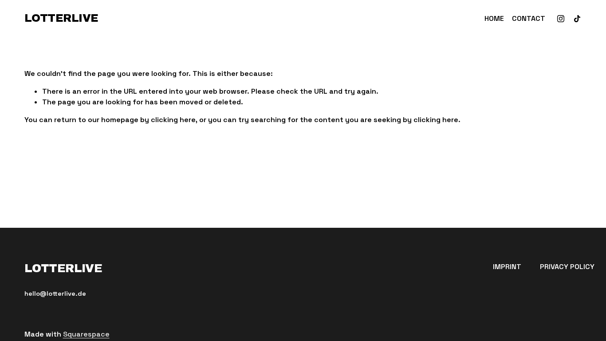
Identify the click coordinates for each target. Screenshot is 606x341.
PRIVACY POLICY (567, 266)
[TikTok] (577, 18)
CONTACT (528, 18)
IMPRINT (507, 266)
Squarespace (86, 334)
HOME (494, 18)
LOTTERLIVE (61, 18)
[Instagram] (560, 18)
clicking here (173, 119)
